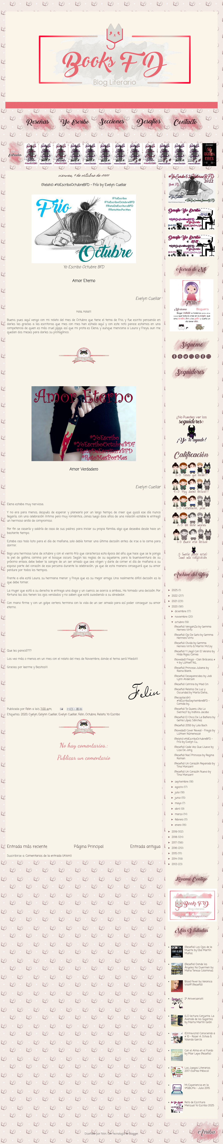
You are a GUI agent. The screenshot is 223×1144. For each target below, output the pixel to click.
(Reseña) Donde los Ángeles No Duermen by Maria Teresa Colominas (199, 967)
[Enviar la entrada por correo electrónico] (61, 709)
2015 (175, 854)
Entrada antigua (145, 847)
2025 (175, 590)
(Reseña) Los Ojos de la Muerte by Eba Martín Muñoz (198, 950)
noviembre (181, 617)
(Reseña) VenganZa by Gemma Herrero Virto (192, 628)
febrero (179, 820)
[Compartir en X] (74, 709)
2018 (175, 837)
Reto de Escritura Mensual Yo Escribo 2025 (199, 1104)
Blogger (133, 1134)
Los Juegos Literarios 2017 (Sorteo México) (197, 1069)
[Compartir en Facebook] (77, 709)
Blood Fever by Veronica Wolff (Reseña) (198, 983)
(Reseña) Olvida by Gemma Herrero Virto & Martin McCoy (193, 644)
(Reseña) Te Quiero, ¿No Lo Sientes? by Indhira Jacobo (191, 710)
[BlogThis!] (71, 709)
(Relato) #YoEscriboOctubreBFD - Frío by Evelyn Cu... (193, 740)
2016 (175, 848)
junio (178, 798)
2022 (175, 596)
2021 (175, 601)
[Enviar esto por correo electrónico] (68, 709)
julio (177, 793)
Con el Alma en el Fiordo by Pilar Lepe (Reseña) (199, 1052)
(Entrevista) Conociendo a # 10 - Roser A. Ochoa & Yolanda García (200, 1037)
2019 (175, 832)
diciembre (181, 611)
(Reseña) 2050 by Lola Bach (190, 726)
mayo (178, 803)
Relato (101, 714)
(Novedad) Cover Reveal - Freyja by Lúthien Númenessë (194, 732)
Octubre (90, 714)
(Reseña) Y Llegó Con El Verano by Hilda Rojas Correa (194, 653)
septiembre (182, 782)
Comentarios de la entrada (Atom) (49, 856)
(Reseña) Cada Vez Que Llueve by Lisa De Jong (194, 748)
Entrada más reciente (27, 847)
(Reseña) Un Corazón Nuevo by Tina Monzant (192, 773)
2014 (175, 859)
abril (178, 809)
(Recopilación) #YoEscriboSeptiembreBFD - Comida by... (192, 701)
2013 (175, 864)
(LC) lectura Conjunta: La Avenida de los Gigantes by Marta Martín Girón (199, 1019)
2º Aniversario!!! (194, 999)
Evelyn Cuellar (68, 714)
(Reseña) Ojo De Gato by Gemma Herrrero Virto (193, 636)
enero (178, 825)
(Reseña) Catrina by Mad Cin (191, 684)
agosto (179, 787)
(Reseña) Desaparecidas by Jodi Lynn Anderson (193, 677)
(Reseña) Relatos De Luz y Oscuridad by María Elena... (191, 691)
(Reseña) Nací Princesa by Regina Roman (194, 756)
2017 (175, 843)
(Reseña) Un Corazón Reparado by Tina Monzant (194, 765)
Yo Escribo (113, 714)
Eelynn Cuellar (48, 714)
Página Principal (89, 847)
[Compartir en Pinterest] (80, 709)
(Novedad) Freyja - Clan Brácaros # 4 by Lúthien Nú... (194, 661)
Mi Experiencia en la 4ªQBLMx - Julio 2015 (197, 1086)
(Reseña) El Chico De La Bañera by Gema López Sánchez (194, 718)
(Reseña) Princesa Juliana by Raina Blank (191, 669)
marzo (179, 814)
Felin (81, 714)
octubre (180, 622)
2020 (24, 714)
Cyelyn (33, 714)
